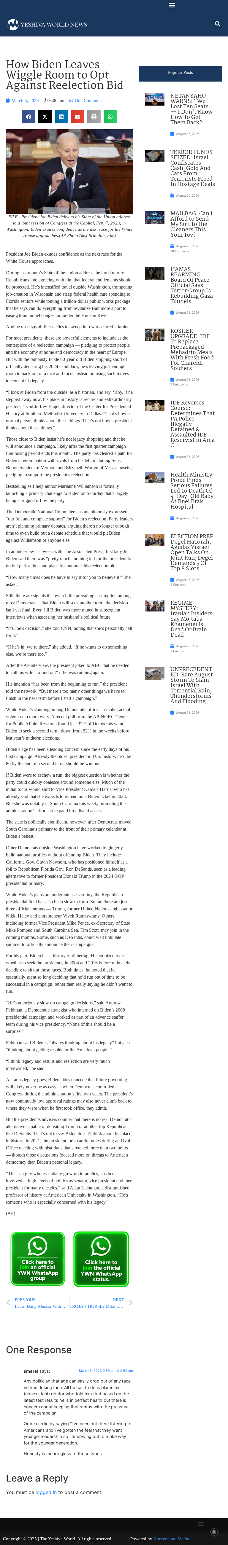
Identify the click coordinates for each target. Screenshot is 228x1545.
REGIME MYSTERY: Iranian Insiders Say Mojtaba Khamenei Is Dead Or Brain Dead (191, 619)
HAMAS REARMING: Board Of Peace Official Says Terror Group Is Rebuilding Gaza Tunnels (191, 285)
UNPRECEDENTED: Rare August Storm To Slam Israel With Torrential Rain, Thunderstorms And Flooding (191, 685)
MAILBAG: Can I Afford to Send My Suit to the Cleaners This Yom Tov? (191, 224)
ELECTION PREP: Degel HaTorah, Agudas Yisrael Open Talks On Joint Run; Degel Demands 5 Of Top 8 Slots (192, 552)
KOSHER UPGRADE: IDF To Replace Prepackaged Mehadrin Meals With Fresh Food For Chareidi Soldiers (192, 350)
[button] (172, 5)
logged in (46, 1492)
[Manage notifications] (214, 1532)
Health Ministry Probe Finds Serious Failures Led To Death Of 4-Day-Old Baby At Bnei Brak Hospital (191, 491)
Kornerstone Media (171, 1538)
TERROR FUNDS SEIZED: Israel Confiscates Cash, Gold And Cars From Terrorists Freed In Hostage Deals (192, 168)
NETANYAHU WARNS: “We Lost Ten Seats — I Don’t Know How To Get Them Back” (191, 109)
